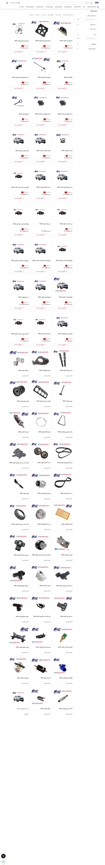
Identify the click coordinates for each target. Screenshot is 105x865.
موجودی (93, 44)
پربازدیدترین (58, 15)
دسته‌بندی (93, 24)
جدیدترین (43, 15)
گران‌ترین (31, 15)
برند (95, 34)
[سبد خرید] (7, 3)
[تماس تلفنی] (3, 856)
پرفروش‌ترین (50, 15)
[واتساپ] (3, 861)
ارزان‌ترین (37, 15)
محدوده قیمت (92, 49)
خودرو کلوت (93, 29)
